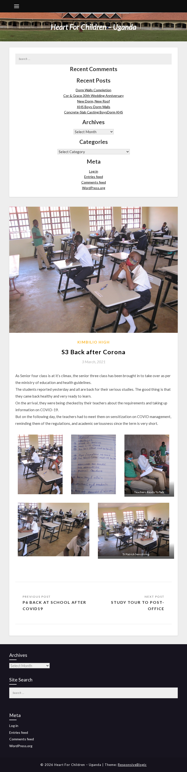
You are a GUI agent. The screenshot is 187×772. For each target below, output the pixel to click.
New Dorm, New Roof (93, 101)
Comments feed (93, 182)
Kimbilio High (93, 342)
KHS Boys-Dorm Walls (93, 107)
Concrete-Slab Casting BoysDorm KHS (93, 112)
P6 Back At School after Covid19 (54, 605)
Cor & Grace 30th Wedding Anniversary (93, 95)
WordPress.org (93, 188)
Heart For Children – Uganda (93, 26)
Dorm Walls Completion (93, 90)
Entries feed (93, 177)
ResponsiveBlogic (132, 765)
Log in (93, 171)
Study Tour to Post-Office (137, 605)
